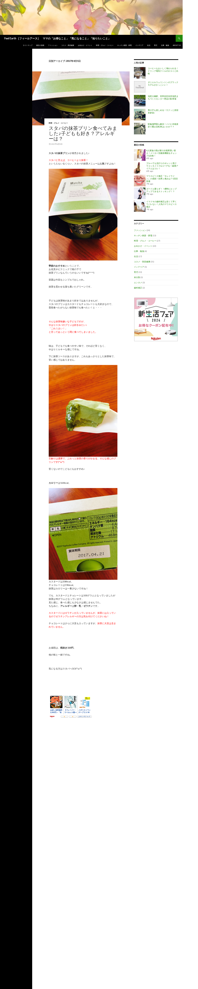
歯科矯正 (138, 287)
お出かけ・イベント (85, 45)
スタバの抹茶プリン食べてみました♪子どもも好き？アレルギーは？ (83, 133)
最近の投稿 (40, 45)
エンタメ (138, 282)
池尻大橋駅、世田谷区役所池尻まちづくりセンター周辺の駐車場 (163, 97)
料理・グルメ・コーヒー (104, 45)
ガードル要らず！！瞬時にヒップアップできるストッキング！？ (161, 190)
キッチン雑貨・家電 (124, 45)
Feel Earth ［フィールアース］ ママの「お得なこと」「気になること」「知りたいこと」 (57, 38)
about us (177, 45)
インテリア (139, 45)
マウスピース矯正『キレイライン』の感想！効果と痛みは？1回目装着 (162, 178)
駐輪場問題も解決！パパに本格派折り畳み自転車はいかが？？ (163, 125)
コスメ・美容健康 (67, 45)
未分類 (137, 277)
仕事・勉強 (165, 45)
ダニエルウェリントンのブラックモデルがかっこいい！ (163, 83)
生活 (148, 45)
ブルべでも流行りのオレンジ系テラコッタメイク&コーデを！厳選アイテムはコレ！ (162, 166)
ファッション (53, 45)
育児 (155, 45)
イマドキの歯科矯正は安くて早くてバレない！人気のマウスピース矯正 (161, 204)
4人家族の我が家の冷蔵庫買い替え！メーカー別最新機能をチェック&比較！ (161, 153)
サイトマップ (27, 45)
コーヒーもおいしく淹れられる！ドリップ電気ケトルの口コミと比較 (163, 71)
